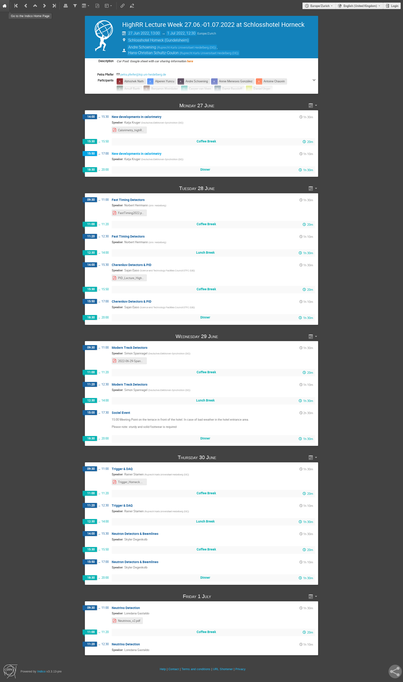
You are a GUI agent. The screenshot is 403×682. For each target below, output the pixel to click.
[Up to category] (35, 6)
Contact (173, 669)
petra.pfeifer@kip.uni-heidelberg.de (143, 74)
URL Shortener (223, 669)
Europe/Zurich (320, 6)
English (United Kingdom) (360, 6)
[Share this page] (395, 672)
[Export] (86, 6)
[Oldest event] (16, 6)
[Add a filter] (75, 6)
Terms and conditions (195, 669)
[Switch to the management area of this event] (131, 6)
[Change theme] (108, 6)
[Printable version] (65, 6)
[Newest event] (53, 6)
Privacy (240, 669)
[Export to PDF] (97, 6)
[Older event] (26, 6)
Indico (41, 671)
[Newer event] (44, 6)
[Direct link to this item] (221, 105)
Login (394, 6)
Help (163, 669)
